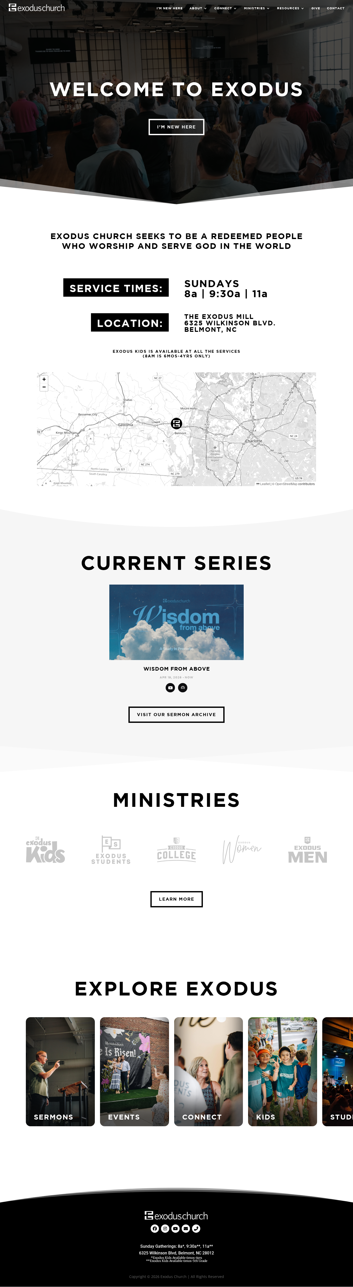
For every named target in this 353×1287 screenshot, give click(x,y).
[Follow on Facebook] (155, 1228)
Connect (223, 8)
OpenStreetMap (286, 483)
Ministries (254, 8)
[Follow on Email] (186, 1228)
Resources (288, 8)
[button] (176, 423)
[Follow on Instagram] (165, 1228)
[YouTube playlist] (170, 687)
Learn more (176, 899)
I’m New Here (170, 8)
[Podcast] (182, 687)
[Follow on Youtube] (175, 1228)
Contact (336, 8)
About (195, 8)
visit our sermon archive (176, 714)
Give (315, 8)
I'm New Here (176, 126)
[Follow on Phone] (196, 1228)
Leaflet (264, 483)
